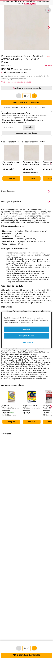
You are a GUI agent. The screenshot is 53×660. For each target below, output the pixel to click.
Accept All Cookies (26, 336)
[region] (26, 330)
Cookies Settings (26, 342)
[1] (24, 52)
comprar (11, 178)
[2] (28, 52)
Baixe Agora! (30, 4)
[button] (26, 191)
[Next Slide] (50, 163)
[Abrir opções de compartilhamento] (48, 9)
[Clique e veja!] (48, 66)
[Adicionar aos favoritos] (49, 58)
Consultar (29, 127)
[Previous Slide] (2, 163)
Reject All (26, 329)
